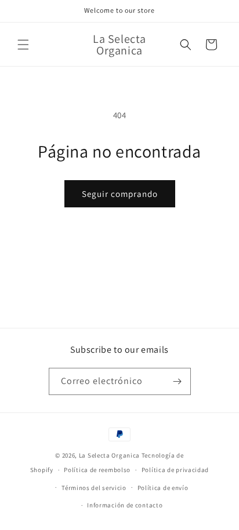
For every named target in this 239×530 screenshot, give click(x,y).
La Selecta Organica (110, 455)
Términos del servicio (93, 488)
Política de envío (163, 488)
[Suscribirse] (177, 381)
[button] (23, 44)
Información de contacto (124, 505)
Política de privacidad (175, 470)
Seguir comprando (120, 193)
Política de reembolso (97, 470)
